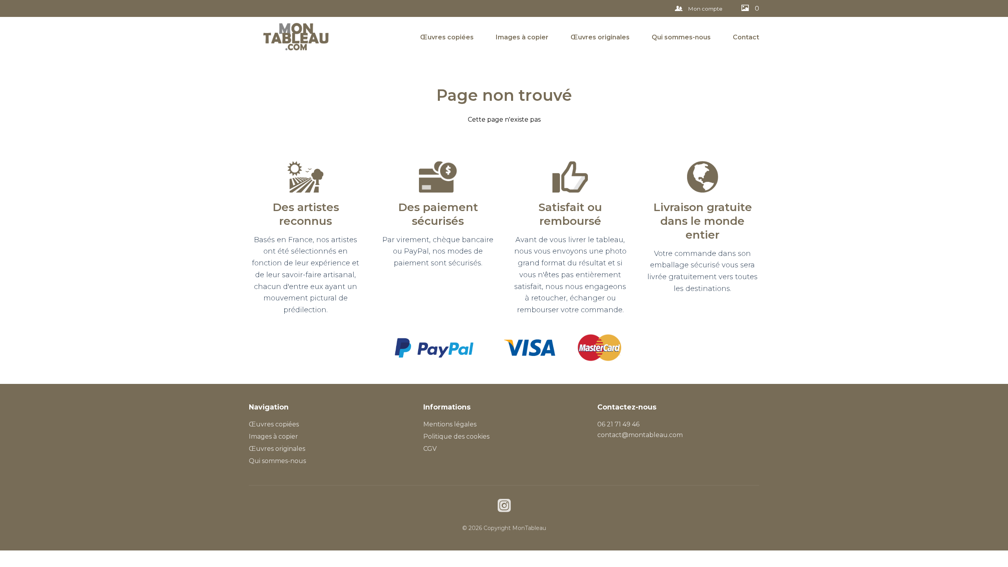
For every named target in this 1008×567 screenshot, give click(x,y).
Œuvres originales (600, 37)
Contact (746, 37)
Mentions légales (449, 424)
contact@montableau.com (640, 435)
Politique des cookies (456, 436)
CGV (430, 448)
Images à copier (522, 37)
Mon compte (705, 9)
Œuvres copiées (447, 37)
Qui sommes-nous (681, 37)
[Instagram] (504, 506)
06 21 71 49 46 (618, 424)
